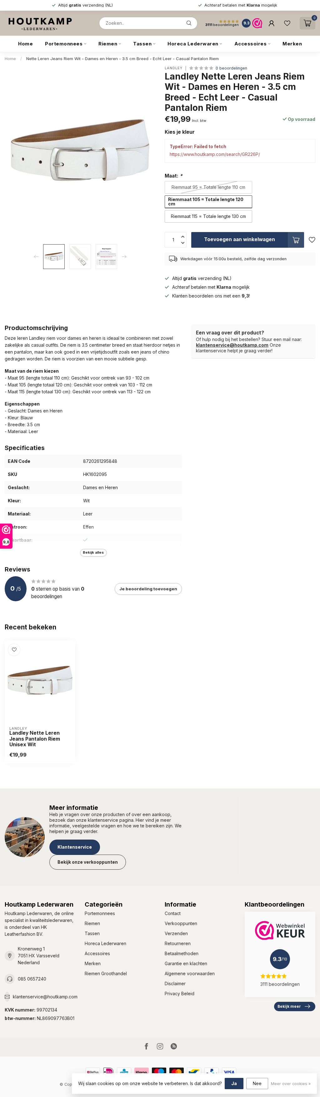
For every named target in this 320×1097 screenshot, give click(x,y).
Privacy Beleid (179, 993)
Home (25, 44)
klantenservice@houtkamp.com (232, 345)
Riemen (107, 44)
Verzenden (176, 933)
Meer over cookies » (291, 1083)
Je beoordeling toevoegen (148, 588)
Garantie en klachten (186, 963)
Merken (292, 44)
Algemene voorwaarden (190, 973)
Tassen (142, 44)
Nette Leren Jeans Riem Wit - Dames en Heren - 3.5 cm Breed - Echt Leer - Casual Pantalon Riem (122, 58)
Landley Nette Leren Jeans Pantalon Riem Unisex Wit (34, 739)
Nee (257, 1083)
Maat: (173, 176)
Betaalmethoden (181, 953)
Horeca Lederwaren (193, 44)
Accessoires (250, 44)
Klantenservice (75, 847)
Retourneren (178, 943)
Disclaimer (175, 983)
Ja (234, 1083)
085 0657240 (32, 978)
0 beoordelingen (231, 68)
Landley (173, 68)
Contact (173, 913)
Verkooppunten (181, 923)
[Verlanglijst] (287, 23)
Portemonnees (63, 44)
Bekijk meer (289, 1006)
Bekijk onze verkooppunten (88, 862)
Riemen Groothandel (106, 973)
